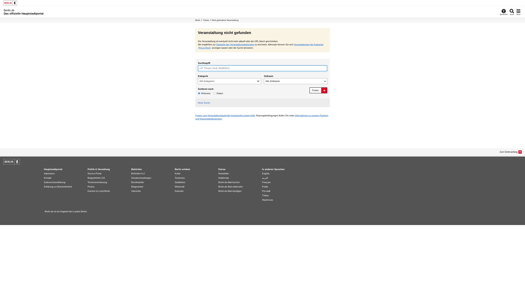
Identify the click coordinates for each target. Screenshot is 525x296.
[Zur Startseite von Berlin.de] (11, 164)
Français (266, 182)
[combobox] (262, 68)
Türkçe (265, 195)
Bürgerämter (137, 187)
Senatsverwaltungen (141, 178)
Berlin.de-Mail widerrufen (230, 187)
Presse (91, 187)
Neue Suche (204, 103)
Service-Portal (94, 173)
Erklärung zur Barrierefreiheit (58, 187)
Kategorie (203, 76)
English (265, 173)
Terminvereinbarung (97, 182)
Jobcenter (136, 191)
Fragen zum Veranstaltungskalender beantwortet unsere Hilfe (225, 115)
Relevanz (206, 93)
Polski (265, 187)
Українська (267, 200)
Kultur (177, 173)
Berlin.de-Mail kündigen (230, 191)
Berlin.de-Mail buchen (229, 182)
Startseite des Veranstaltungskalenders (235, 44)
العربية (265, 178)
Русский (266, 191)
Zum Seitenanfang (509, 152)
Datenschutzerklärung (54, 182)
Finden (315, 90)
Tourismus (180, 178)
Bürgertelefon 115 (96, 178)
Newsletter (223, 173)
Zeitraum (268, 76)
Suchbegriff (204, 63)
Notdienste (223, 178)
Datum (220, 93)
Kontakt (47, 178)
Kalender (179, 191)
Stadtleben (180, 182)
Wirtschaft (179, 187)
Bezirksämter (137, 182)
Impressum (49, 173)
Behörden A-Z (138, 173)
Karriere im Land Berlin (99, 191)
